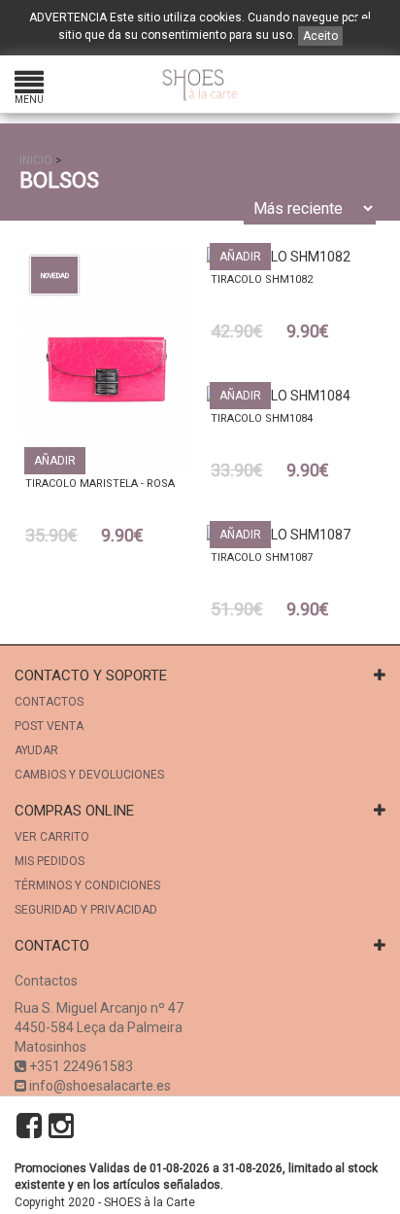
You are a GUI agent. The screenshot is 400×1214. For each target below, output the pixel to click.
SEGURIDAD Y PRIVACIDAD (86, 910)
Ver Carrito (52, 837)
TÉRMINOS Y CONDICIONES (87, 885)
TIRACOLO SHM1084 (262, 418)
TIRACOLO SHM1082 (262, 279)
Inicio (35, 160)
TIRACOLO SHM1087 (262, 557)
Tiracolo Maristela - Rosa (100, 483)
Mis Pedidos (49, 861)
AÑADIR (55, 461)
